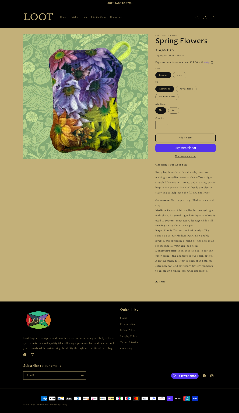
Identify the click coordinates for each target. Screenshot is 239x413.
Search (123, 318)
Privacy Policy (127, 324)
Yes (173, 110)
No (161, 110)
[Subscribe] (82, 375)
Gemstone (164, 89)
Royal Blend (186, 89)
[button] (197, 17)
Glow (180, 75)
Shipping (159, 56)
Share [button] (162, 282)
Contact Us (126, 349)
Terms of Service (129, 342)
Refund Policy (127, 330)
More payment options (185, 156)
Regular (163, 75)
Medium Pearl (167, 97)
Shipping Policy (128, 336)
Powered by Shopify (58, 405)
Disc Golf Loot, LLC (40, 405)
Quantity (159, 118)
